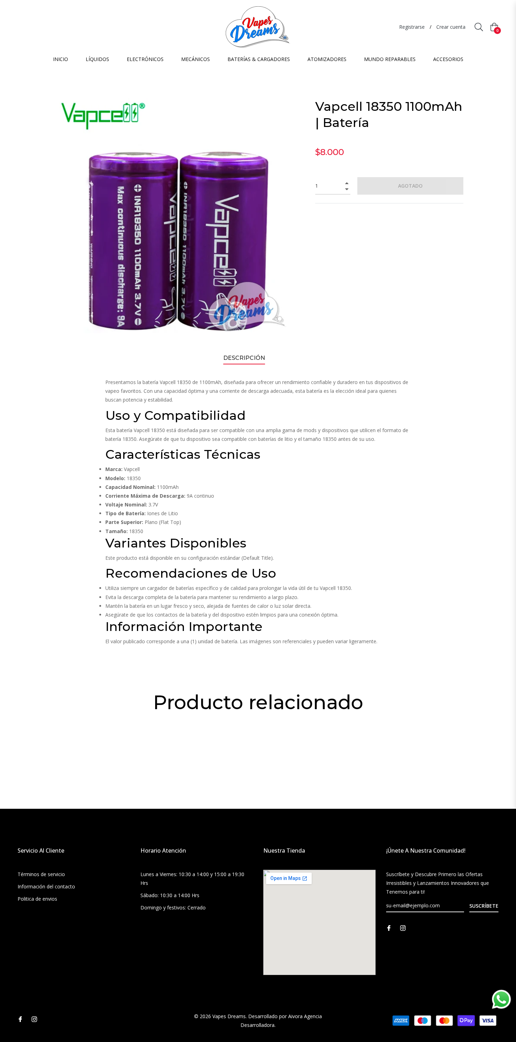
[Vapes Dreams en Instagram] (403, 927)
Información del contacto (46, 886)
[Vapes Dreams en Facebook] (389, 927)
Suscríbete (483, 905)
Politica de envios (37, 898)
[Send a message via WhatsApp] (501, 999)
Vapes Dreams (229, 1016)
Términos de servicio (41, 874)
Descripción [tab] (244, 358)
